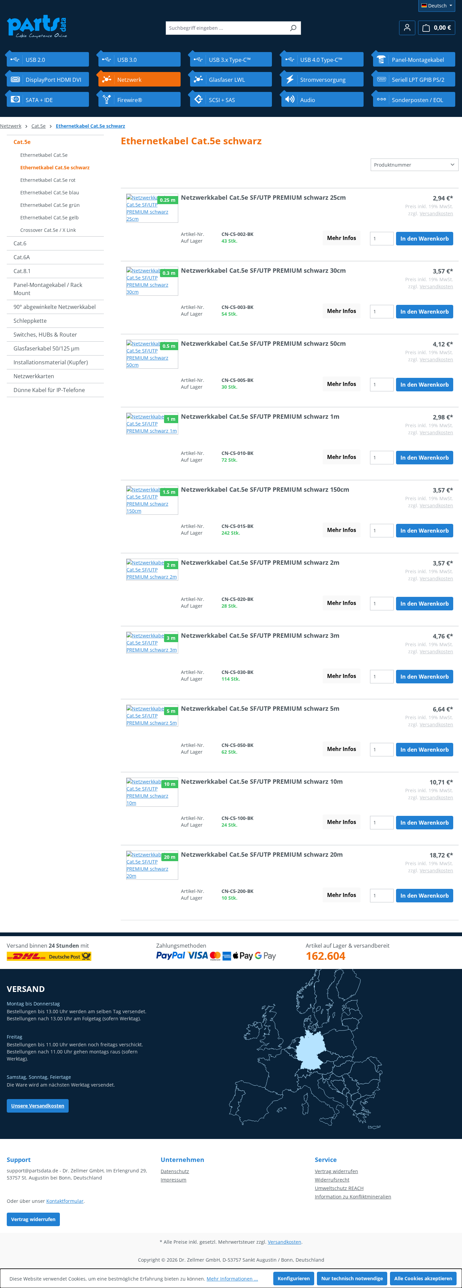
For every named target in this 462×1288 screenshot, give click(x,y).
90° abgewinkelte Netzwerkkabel (55, 307)
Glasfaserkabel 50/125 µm (46, 348)
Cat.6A (22, 257)
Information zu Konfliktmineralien (353, 1196)
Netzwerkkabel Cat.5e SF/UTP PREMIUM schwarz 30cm (263, 270)
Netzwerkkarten (34, 376)
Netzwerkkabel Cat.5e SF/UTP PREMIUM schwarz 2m (260, 562)
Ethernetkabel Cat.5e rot (47, 180)
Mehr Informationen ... (232, 1278)
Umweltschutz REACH (339, 1188)
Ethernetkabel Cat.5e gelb (49, 217)
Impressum (173, 1179)
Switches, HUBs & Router (45, 334)
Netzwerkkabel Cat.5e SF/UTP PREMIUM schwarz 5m (260, 708)
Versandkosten (436, 213)
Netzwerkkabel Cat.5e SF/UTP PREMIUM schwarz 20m (262, 854)
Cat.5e (22, 142)
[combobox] (225, 28)
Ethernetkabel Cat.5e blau (49, 192)
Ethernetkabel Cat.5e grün (50, 205)
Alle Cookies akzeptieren (423, 1278)
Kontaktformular (65, 1201)
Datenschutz (175, 1171)
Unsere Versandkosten (37, 1105)
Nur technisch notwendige (352, 1278)
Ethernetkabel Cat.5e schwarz (55, 167)
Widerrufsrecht (332, 1179)
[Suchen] (293, 28)
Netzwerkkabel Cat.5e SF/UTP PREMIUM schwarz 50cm (263, 343)
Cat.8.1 (22, 271)
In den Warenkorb (424, 238)
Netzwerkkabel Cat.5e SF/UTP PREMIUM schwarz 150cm (265, 489)
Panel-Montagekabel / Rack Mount (48, 289)
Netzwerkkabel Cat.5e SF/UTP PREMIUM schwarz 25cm (263, 197)
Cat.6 (20, 243)
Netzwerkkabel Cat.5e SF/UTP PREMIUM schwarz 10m (262, 781)
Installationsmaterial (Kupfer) (51, 362)
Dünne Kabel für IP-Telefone (49, 390)
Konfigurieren (294, 1278)
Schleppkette (30, 320)
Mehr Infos (341, 238)
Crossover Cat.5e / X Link (48, 230)
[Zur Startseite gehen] (37, 26)
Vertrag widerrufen (33, 1219)
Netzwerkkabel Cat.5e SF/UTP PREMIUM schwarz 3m (260, 635)
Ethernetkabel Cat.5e (44, 155)
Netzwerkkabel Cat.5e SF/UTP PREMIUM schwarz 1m (260, 416)
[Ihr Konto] (407, 28)
